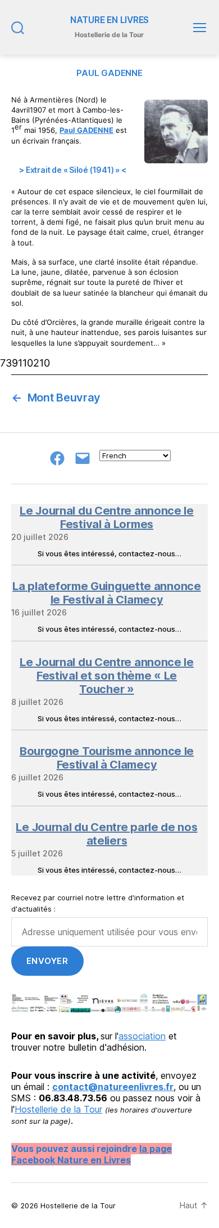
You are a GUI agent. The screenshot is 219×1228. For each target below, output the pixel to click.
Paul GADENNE (86, 130)
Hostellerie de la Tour (58, 1109)
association (142, 1036)
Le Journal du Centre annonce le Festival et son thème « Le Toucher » (107, 675)
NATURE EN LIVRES (109, 20)
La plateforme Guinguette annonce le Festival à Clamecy (106, 592)
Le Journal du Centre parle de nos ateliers (106, 833)
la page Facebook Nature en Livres (91, 1154)
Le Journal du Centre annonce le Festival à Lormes (107, 517)
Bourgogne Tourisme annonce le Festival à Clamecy (107, 757)
